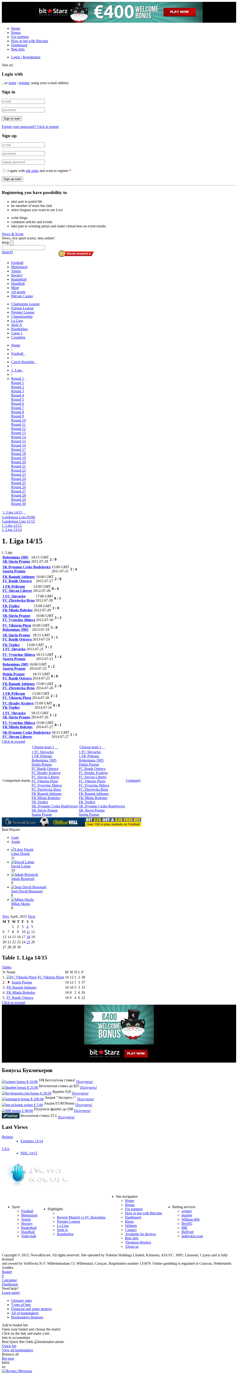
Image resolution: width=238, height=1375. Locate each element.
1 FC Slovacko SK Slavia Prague (16, 715)
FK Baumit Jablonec (22, 987)
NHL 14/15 (28, 1153)
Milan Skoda (20, 904)
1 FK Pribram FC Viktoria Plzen (17, 696)
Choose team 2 (90, 747)
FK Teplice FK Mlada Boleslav (18, 608)
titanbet (187, 1215)
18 (28, 937)
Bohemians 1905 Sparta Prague (15, 666)
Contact (130, 1230)
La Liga (63, 1226)
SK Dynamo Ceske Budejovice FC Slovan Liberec (27, 734)
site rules (32, 171)
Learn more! (11, 1293)
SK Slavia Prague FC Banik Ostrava (17, 637)
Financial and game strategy (31, 1309)
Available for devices (140, 1234)
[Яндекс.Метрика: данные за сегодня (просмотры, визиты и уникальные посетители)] (17, 1371)
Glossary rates (21, 1300)
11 (28, 932)
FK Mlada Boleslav (21, 992)
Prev (6, 916)
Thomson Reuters (138, 1242)
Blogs (129, 1221)
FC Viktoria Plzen (51, 977)
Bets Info (18, 49)
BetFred (187, 1232)
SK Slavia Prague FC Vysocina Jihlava (19, 618)
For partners (20, 37)
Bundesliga (65, 1234)
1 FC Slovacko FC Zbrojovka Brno (19, 598)
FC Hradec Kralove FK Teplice (18, 705)
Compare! (133, 780)
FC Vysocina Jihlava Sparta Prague (19, 657)
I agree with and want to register (39, 171)
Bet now (8, 1358)
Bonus (16, 33)
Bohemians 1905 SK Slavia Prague (16, 559)
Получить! (84, 1082)
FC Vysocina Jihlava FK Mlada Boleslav (19, 725)
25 (28, 942)
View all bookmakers (17, 1350)
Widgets (131, 1226)
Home (15, 28)
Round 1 (17, 379)
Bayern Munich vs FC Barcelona (81, 1217)
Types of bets (21, 1305)
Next (31, 916)
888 (184, 1228)
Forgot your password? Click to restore (30, 127)
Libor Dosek (20, 854)
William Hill (190, 1219)
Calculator (9, 1280)
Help (5, 243)
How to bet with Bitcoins (29, 41)
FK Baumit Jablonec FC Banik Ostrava (19, 579)
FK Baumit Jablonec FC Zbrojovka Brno (19, 686)
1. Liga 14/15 (12, 512)
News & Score (12, 234)
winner (187, 1211)
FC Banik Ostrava (20, 998)
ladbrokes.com (192, 1236)
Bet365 (187, 1224)
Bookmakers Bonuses (27, 1317)
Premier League (68, 1221)
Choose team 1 (43, 747)
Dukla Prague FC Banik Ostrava (17, 676)
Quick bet (9, 1346)
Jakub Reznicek (22, 879)
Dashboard (19, 45)
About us (132, 1246)
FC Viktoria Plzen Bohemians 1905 (17, 627)
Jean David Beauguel (27, 891)
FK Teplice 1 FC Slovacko (14, 647)
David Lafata (20, 866)
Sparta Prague (22, 982)
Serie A (62, 1230)
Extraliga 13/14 (31, 1141)
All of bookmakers (25, 1313)
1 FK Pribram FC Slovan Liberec (17, 588)
